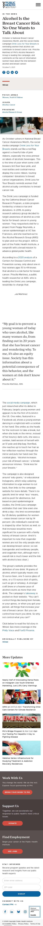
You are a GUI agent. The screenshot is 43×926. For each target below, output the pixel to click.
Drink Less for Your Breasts (24, 44)
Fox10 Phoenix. (27, 630)
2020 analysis (25, 257)
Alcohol (5, 105)
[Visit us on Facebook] (5, 911)
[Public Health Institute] (9, 5)
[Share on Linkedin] (12, 72)
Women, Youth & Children (12, 97)
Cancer (12, 105)
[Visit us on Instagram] (25, 911)
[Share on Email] (8, 72)
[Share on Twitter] (16, 72)
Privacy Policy (23, 924)
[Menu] (38, 4)
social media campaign (18, 402)
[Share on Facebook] (3, 72)
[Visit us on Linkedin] (12, 911)
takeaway (30, 593)
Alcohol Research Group (12, 112)
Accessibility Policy (9, 924)
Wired (5, 642)
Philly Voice (8, 630)
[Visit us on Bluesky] (18, 911)
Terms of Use (35, 924)
